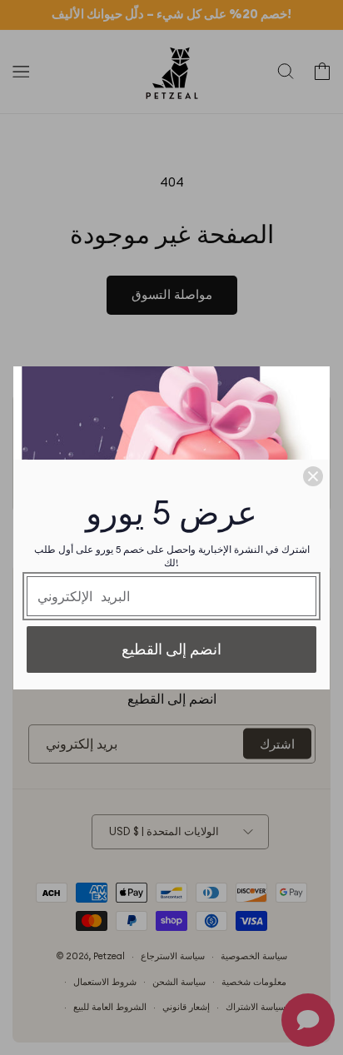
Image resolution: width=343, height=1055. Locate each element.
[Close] (313, 476)
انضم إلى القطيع (171, 649)
